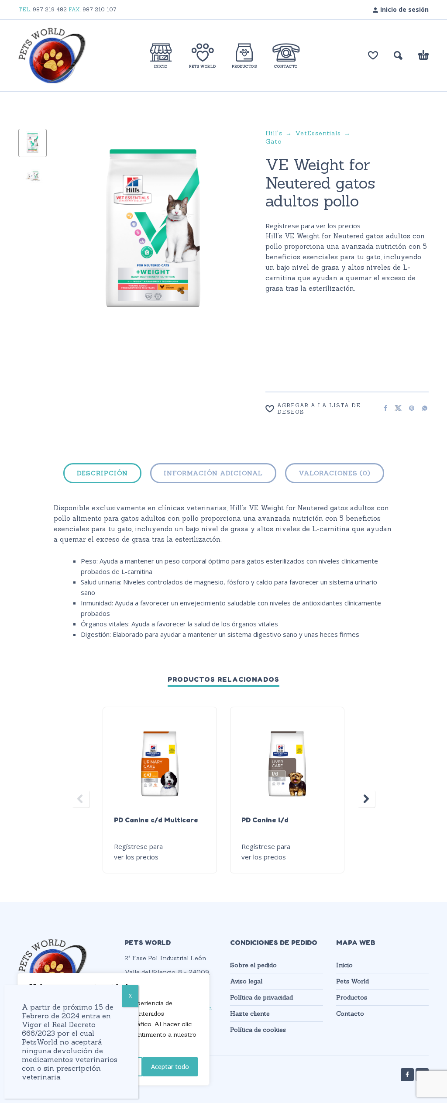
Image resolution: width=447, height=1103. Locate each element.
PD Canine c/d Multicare (156, 819)
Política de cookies (258, 1030)
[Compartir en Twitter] (395, 408)
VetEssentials (318, 133)
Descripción (102, 473)
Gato (273, 141)
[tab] (102, 475)
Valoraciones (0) (335, 473)
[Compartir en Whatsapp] (422, 408)
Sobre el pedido (253, 965)
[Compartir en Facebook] (382, 408)
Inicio (344, 965)
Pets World (352, 981)
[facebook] (407, 1074)
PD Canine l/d (265, 819)
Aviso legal (246, 981)
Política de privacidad (261, 997)
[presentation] (70, 237)
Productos (351, 997)
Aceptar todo (170, 1066)
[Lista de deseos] (373, 55)
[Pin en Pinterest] (409, 408)
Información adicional (213, 473)
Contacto (350, 1013)
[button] (398, 55)
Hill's (273, 133)
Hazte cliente (250, 1013)
